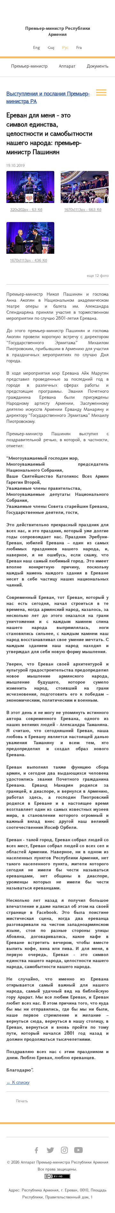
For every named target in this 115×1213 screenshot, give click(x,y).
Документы (98, 66)
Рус (65, 47)
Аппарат (67, 66)
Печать (22, 1100)
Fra (79, 47)
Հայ (51, 47)
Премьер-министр (29, 66)
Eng (36, 47)
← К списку (17, 1082)
